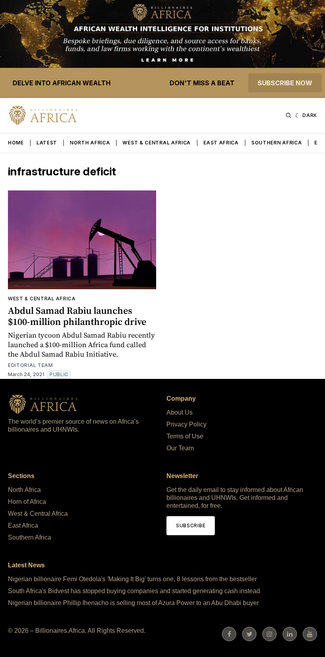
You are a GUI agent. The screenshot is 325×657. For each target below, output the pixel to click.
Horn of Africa (27, 501)
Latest (46, 143)
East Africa (221, 143)
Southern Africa (276, 143)
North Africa (90, 143)
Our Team (180, 448)
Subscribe (190, 525)
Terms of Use (184, 436)
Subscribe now (285, 83)
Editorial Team (30, 365)
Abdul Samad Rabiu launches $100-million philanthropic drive (77, 316)
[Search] (288, 115)
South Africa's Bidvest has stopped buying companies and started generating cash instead (134, 591)
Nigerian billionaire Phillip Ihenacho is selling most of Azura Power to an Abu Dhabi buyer (133, 602)
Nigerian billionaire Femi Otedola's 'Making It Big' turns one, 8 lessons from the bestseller (132, 579)
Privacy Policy (186, 424)
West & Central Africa (156, 143)
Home (16, 143)
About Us (179, 412)
